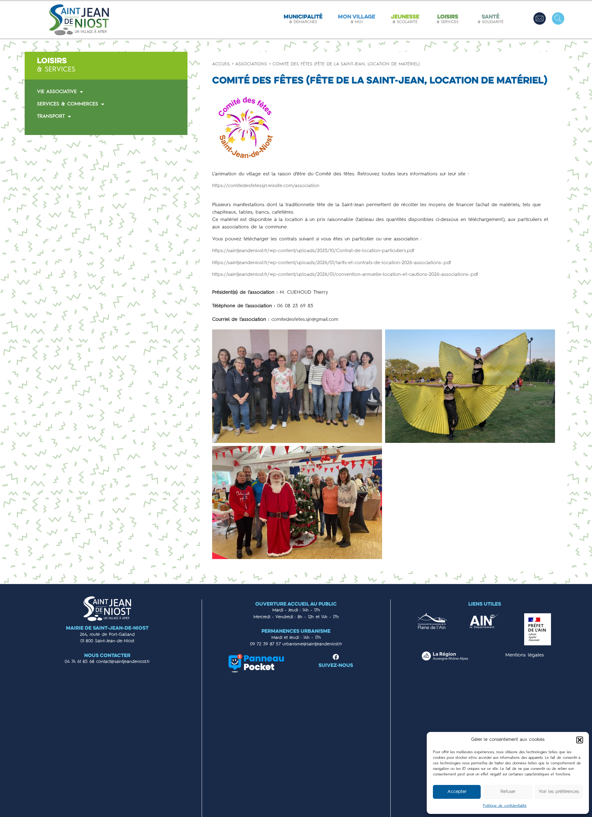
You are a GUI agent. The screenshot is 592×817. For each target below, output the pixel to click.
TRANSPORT (51, 116)
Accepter (457, 792)
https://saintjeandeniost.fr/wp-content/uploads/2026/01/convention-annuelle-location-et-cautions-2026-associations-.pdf (345, 274)
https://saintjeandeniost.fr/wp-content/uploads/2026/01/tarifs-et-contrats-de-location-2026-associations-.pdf (331, 262)
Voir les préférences (559, 792)
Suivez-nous (336, 665)
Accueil (221, 64)
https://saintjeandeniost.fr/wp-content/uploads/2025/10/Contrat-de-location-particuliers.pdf (313, 250)
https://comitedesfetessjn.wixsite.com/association (265, 185)
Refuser (508, 792)
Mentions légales (524, 655)
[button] (580, 740)
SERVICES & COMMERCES (67, 104)
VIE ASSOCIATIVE (57, 91)
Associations (251, 64)
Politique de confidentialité (505, 806)
